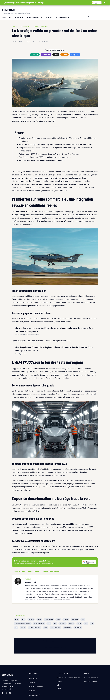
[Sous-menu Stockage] (22, 17)
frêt (30, 572)
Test (86, 623)
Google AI (74, 55)
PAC (83, 619)
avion (16, 572)
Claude (64, 55)
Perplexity (46, 55)
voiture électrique (34, 628)
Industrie (32, 691)
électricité (67, 628)
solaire (71, 623)
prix (49, 623)
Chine (39, 619)
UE (92, 623)
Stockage (32, 682)
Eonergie (8, 9)
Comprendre (49, 619)
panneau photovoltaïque (22, 623)
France (66, 619)
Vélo (45, 628)
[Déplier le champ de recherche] (89, 16)
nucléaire (75, 619)
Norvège (35, 572)
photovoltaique (39, 623)
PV (55, 623)
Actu (16, 619)
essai (58, 619)
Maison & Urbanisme (36, 687)
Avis (23, 619)
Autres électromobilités (51, 572)
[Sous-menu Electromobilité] (68, 17)
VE (16, 628)
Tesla (79, 623)
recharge (62, 623)
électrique (23, 572)
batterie (31, 619)
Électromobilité (34, 695)
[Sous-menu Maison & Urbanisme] (41, 17)
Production (33, 678)
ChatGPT (35, 55)
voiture (23, 628)
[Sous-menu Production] (10, 17)
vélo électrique (55, 628)
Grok (56, 55)
